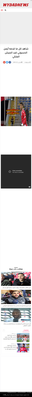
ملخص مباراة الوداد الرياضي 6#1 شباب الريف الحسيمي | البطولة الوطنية (9, 337)
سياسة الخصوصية (12, 392)
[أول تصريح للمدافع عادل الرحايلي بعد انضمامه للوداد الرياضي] (16, 290)
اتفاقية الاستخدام (22, 392)
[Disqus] (16, 246)
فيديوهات (27, 62)
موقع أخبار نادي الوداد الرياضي (12, 395)
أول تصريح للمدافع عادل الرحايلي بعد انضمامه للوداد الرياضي (17, 306)
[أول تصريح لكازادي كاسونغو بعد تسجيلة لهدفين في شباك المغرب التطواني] (16, 308)
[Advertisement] (16, 28)
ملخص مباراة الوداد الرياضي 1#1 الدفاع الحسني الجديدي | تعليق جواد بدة (10, 347)
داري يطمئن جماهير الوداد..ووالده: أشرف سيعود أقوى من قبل (17, 287)
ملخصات (26, 330)
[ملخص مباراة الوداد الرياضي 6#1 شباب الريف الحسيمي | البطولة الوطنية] (23, 337)
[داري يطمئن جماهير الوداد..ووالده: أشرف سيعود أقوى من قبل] (16, 272)
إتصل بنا (29, 392)
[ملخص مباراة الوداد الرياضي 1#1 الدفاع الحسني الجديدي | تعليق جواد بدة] (23, 348)
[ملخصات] (4, 330)
